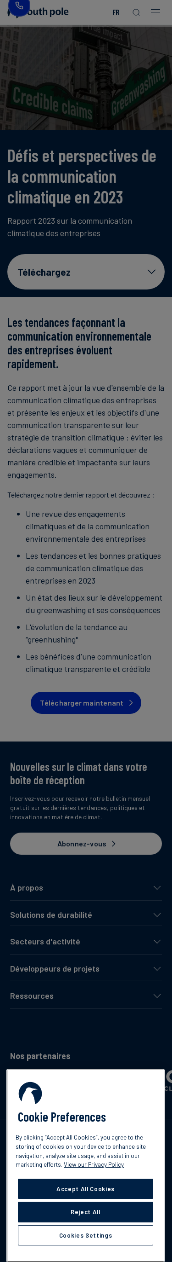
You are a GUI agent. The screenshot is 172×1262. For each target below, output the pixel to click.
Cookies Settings (85, 1235)
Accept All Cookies (85, 1189)
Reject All (85, 1212)
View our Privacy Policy (94, 1164)
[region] (85, 1165)
